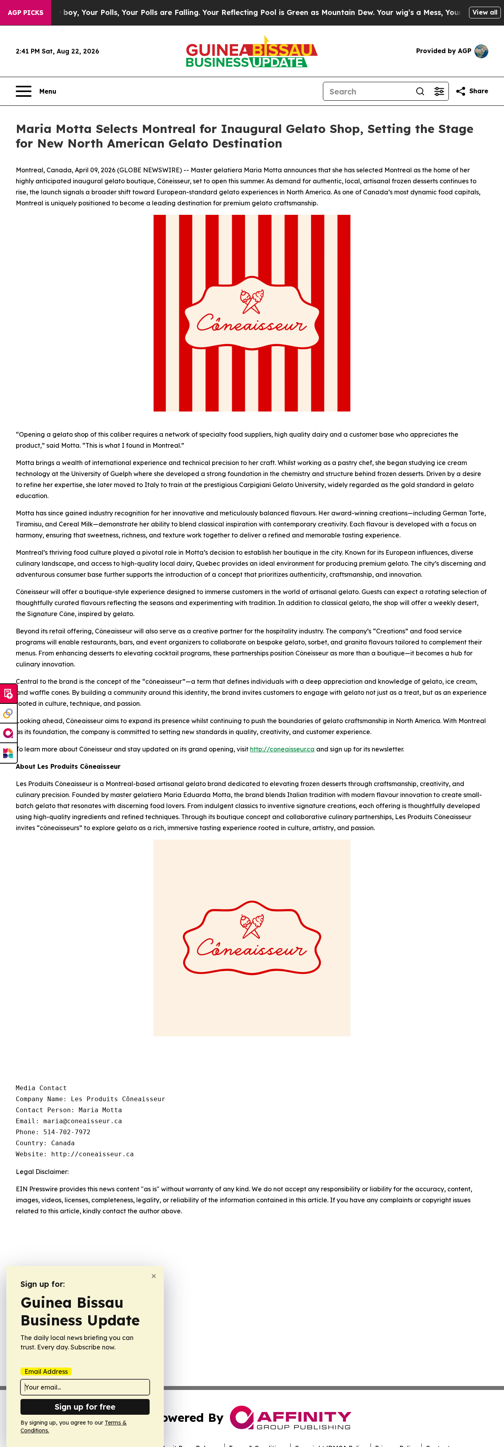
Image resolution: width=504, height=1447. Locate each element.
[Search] (420, 91)
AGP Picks (25, 13)
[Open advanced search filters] (439, 91)
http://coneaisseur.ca (282, 749)
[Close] (154, 1276)
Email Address (46, 1371)
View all (484, 12)
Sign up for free (85, 1407)
